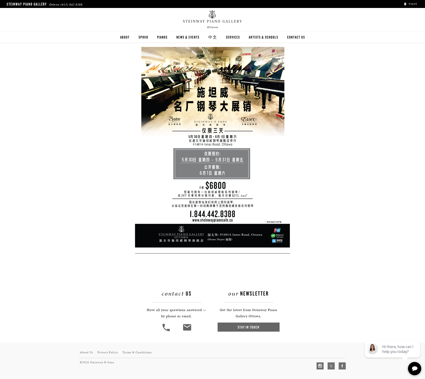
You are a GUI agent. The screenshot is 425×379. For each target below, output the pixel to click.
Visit (412, 4)
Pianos (162, 37)
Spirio (143, 37)
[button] (166, 330)
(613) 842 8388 (71, 4)
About (125, 37)
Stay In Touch (248, 327)
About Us (86, 352)
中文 (212, 37)
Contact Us (296, 37)
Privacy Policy (107, 352)
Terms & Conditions (137, 352)
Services (233, 37)
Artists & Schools (263, 37)
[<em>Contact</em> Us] (187, 330)
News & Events (187, 37)
